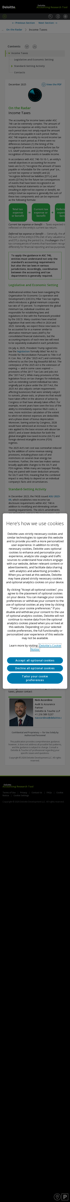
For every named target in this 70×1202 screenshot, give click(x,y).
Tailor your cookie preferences (35, 678)
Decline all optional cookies (35, 668)
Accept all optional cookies (35, 660)
